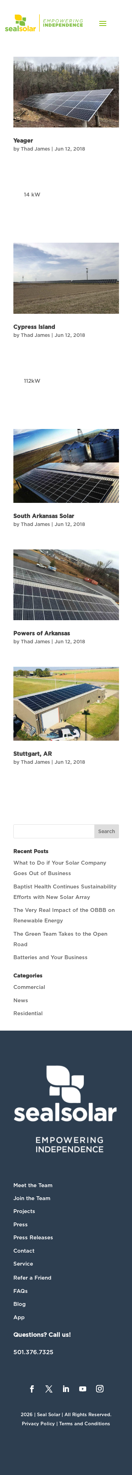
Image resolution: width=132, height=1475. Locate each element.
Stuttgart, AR (32, 754)
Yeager (23, 141)
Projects (24, 1211)
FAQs (20, 1291)
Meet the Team (32, 1185)
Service (23, 1264)
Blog (19, 1304)
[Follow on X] (49, 1389)
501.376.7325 (33, 1352)
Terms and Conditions (84, 1423)
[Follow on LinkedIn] (66, 1389)
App (19, 1317)
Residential (28, 1013)
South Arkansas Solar (43, 516)
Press (20, 1224)
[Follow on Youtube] (83, 1389)
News (20, 1000)
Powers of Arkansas (41, 633)
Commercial (29, 987)
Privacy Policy (38, 1423)
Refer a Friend (32, 1278)
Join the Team (31, 1198)
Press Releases (33, 1237)
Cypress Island (34, 327)
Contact (23, 1251)
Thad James (35, 149)
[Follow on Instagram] (100, 1388)
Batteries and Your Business (50, 957)
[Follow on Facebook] (32, 1389)
